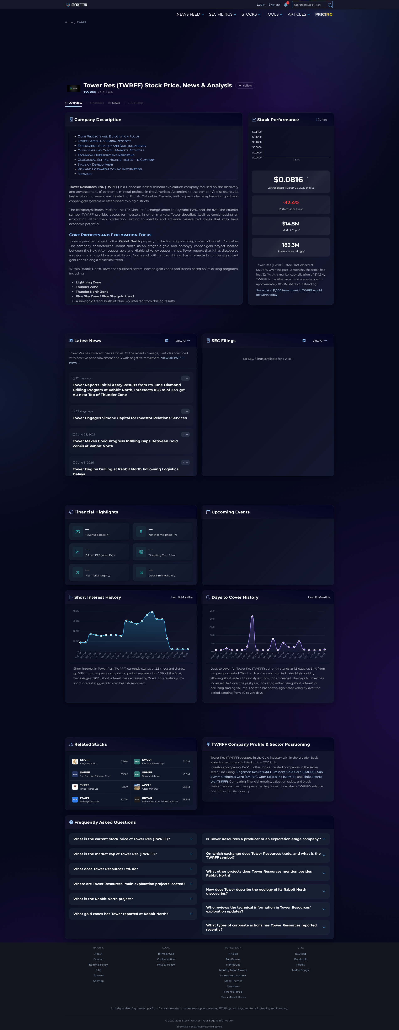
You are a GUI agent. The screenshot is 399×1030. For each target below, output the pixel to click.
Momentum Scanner (233, 975)
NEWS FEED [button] (188, 14)
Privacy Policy (166, 964)
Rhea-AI (99, 975)
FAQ (98, 970)
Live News (233, 986)
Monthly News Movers (233, 970)
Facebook (300, 959)
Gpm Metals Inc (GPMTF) (277, 777)
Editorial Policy (98, 964)
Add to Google (301, 970)
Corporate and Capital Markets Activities (111, 150)
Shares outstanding (289, 251)
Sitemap (98, 980)
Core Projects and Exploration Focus (108, 136)
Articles (233, 953)
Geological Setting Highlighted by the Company (116, 160)
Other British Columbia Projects (104, 141)
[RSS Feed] (167, 340)
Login (261, 4)
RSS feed (300, 953)
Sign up (274, 4)
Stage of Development (95, 164)
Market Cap (289, 230)
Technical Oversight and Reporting (106, 155)
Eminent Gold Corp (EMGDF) (294, 772)
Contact (99, 959)
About (98, 953)
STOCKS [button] (249, 14)
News (116, 102)
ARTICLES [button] (297, 14)
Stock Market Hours (233, 997)
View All (180, 340)
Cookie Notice (166, 959)
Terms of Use (166, 953)
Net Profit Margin (96, 575)
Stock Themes (233, 980)
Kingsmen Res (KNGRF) (253, 772)
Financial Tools (233, 991)
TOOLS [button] (272, 14)
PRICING (324, 14)
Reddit (300, 964)
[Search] (330, 4)
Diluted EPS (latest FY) (99, 555)
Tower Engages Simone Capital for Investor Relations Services (130, 418)
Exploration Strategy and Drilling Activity (112, 146)
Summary (85, 174)
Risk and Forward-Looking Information (110, 169)
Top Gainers (233, 959)
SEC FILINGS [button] (221, 14)
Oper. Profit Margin (161, 575)
